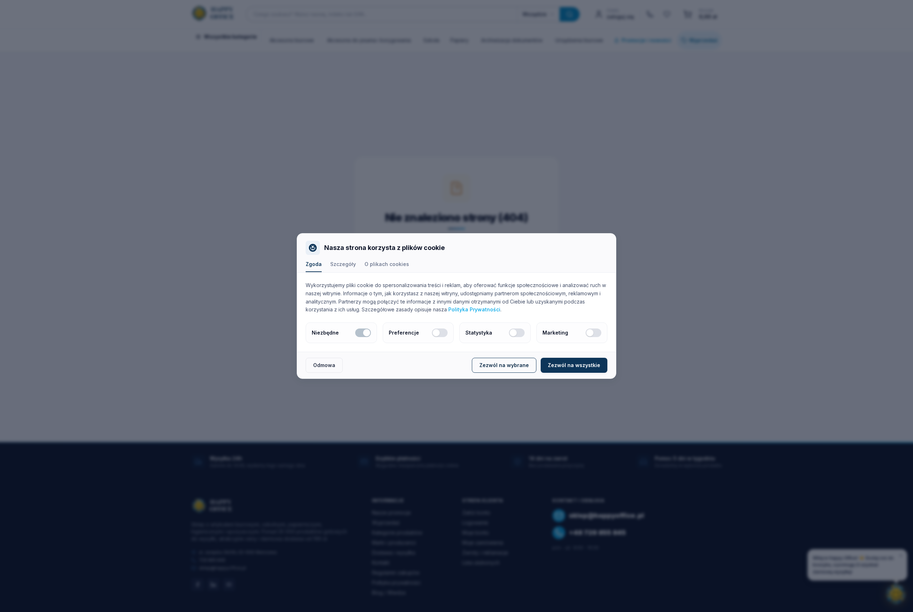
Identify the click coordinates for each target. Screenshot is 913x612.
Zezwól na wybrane (504, 365)
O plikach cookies (386, 264)
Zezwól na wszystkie (574, 365)
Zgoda (314, 264)
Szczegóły (343, 264)
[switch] (363, 332)
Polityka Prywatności (474, 309)
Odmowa (324, 365)
